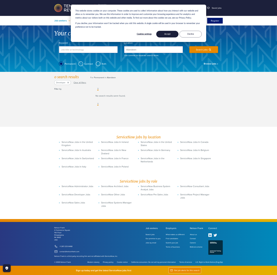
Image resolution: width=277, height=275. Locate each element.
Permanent (70, 63)
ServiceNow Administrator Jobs (77, 186)
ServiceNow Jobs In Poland (115, 166)
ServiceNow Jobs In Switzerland (78, 158)
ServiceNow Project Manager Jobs (194, 196)
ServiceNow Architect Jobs (114, 186)
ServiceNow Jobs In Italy (74, 166)
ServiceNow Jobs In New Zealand (113, 151)
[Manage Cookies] (7, 268)
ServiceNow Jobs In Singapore (195, 158)
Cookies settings (144, 34)
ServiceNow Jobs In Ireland (115, 142)
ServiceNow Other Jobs (113, 194)
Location (128, 42)
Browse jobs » (211, 63)
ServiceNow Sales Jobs (73, 202)
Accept (167, 34)
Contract (88, 63)
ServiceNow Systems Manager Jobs (116, 204)
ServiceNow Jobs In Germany (155, 150)
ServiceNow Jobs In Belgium (194, 150)
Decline (190, 34)
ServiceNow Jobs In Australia (76, 150)
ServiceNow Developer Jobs (76, 194)
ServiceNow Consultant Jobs (194, 186)
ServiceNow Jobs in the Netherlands (152, 160)
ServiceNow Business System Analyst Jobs (155, 188)
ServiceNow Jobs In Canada (194, 142)
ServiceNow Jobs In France (115, 158)
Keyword (63, 42)
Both (104, 63)
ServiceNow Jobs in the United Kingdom (77, 143)
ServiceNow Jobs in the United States (156, 143)
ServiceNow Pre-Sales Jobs (154, 194)
